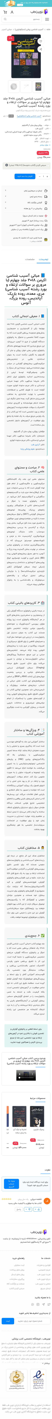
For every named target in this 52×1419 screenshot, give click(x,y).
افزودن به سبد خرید (24, 176)
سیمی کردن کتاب (16, 1288)
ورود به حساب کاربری (11, 1184)
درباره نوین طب (43, 1279)
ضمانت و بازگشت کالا (15, 1284)
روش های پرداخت (17, 1270)
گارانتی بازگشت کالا (35, 202)
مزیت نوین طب (43, 1274)
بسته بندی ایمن (36, 196)
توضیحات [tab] (43, 259)
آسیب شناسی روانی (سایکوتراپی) (29, 29)
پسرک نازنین (39, 1129)
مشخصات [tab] (30, 259)
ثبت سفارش (19, 1265)
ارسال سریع (45, 1288)
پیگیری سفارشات (17, 1279)
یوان (35, 125)
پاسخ (19, 1209)
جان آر (30, 125)
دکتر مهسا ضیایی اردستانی (15, 132)
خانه (48, 29)
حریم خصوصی (44, 1270)
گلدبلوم (25, 125)
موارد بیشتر (44, 145)
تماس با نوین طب (42, 1284)
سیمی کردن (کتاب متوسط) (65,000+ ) (26, 165)
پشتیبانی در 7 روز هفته (33, 208)
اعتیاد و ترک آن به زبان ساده (19, 1131)
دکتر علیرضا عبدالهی (34, 132)
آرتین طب (39, 128)
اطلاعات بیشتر (36, 241)
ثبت (8, 1321)
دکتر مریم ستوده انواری (33, 135)
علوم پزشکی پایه (28, 449)
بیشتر (47, 1363)
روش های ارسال (17, 1274)
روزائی (40, 125)
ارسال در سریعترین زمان (33, 191)
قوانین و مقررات (43, 1265)
